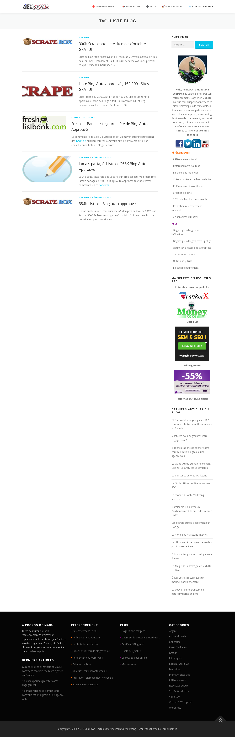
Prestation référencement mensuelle (93, 677)
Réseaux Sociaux (178, 685)
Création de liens (182, 192)
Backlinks (81, 141)
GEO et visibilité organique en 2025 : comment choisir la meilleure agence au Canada (192, 424)
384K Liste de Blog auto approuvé (107, 203)
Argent (173, 631)
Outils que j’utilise (182, 261)
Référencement (101, 157)
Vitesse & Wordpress (180, 702)
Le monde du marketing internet (189, 534)
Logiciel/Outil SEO (83, 117)
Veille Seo (174, 696)
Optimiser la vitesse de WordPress (192, 247)
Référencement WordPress (188, 186)
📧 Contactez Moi (201, 6)
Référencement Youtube (186, 165)
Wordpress (175, 707)
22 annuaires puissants (186, 216)
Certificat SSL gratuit (184, 254)
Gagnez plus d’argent (133, 631)
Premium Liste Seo (179, 674)
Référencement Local (185, 159)
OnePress (144, 728)
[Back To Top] (220, 721)
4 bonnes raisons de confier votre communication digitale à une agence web (190, 452)
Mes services (129, 664)
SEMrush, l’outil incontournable (190, 199)
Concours (174, 641)
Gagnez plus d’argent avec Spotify (192, 241)
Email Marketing (178, 647)
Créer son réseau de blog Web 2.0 (192, 179)
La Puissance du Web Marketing (189, 475)
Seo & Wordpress (179, 691)
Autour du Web (177, 636)
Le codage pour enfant (186, 267)
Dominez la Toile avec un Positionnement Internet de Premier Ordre (192, 511)
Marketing (174, 669)
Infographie (175, 658)
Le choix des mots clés (186, 172)
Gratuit (84, 37)
